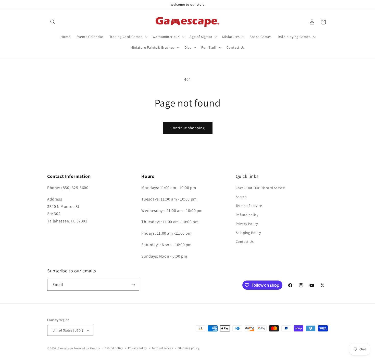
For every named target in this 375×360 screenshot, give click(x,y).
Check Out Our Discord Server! (260, 187)
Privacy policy (137, 348)
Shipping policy (188, 348)
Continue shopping (187, 127)
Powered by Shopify (87, 348)
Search (241, 196)
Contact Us (245, 241)
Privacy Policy (247, 223)
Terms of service (249, 206)
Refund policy (247, 214)
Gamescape (65, 348)
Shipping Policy (248, 232)
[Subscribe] (133, 285)
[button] (52, 22)
